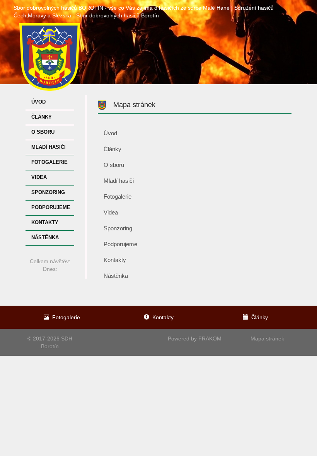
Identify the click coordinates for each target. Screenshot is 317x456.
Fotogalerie (49, 162)
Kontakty (44, 222)
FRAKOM (210, 338)
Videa (39, 177)
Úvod (38, 102)
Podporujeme (50, 207)
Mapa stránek (267, 338)
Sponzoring (48, 192)
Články (41, 117)
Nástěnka (45, 237)
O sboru (43, 132)
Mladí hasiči (48, 147)
